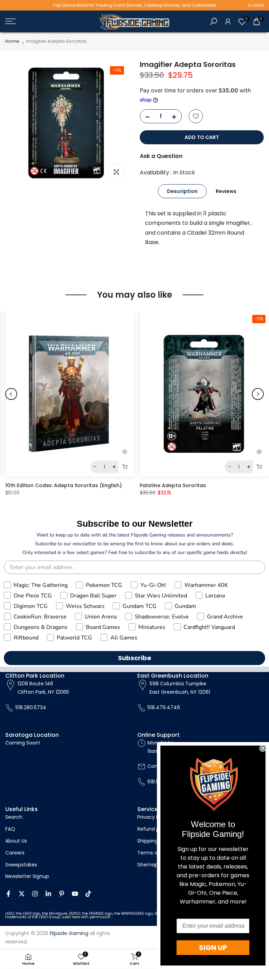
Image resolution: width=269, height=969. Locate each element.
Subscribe (134, 657)
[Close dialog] (262, 748)
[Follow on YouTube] (75, 894)
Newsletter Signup (27, 876)
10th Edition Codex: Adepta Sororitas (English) (63, 485)
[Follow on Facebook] (8, 894)
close (14, 5)
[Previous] (11, 394)
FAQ (10, 828)
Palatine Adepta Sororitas (173, 485)
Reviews (226, 191)
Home (12, 41)
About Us (16, 840)
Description (182, 191)
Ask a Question (161, 156)
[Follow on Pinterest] (61, 894)
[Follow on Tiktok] (88, 894)
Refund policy (154, 828)
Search (13, 817)
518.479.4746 (163, 707)
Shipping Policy (155, 840)
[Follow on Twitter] (22, 894)
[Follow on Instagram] (35, 894)
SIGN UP (213, 948)
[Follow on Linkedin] (48, 894)
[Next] (258, 394)
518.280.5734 (30, 707)
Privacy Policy (153, 817)
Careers (15, 852)
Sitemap (147, 864)
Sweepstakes (21, 864)
